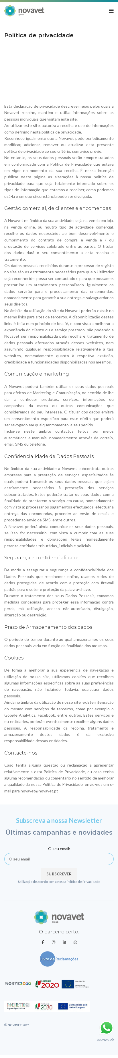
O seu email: (59, 848)
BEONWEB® (105, 1039)
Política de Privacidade (83, 881)
